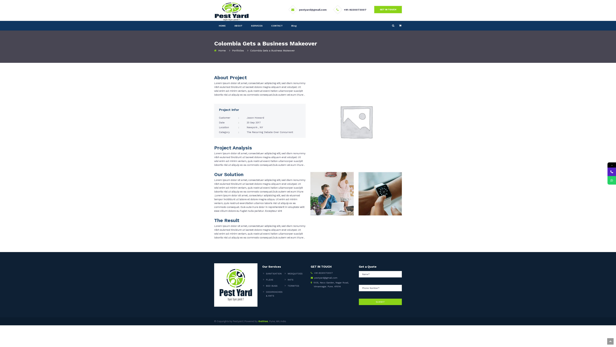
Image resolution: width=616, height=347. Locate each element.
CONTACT (276, 25)
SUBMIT (380, 302)
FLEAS (269, 279)
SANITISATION (274, 273)
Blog (294, 25)
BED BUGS (272, 286)
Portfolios (238, 50)
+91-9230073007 (355, 9)
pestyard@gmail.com (313, 9)
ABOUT (238, 25)
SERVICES (257, 25)
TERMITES (293, 286)
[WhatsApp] (611, 180)
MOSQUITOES (295, 273)
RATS (290, 279)
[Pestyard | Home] (231, 11)
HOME (222, 25)
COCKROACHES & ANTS (274, 294)
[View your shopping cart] (400, 25)
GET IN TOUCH (388, 9)
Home (222, 50)
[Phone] (611, 172)
